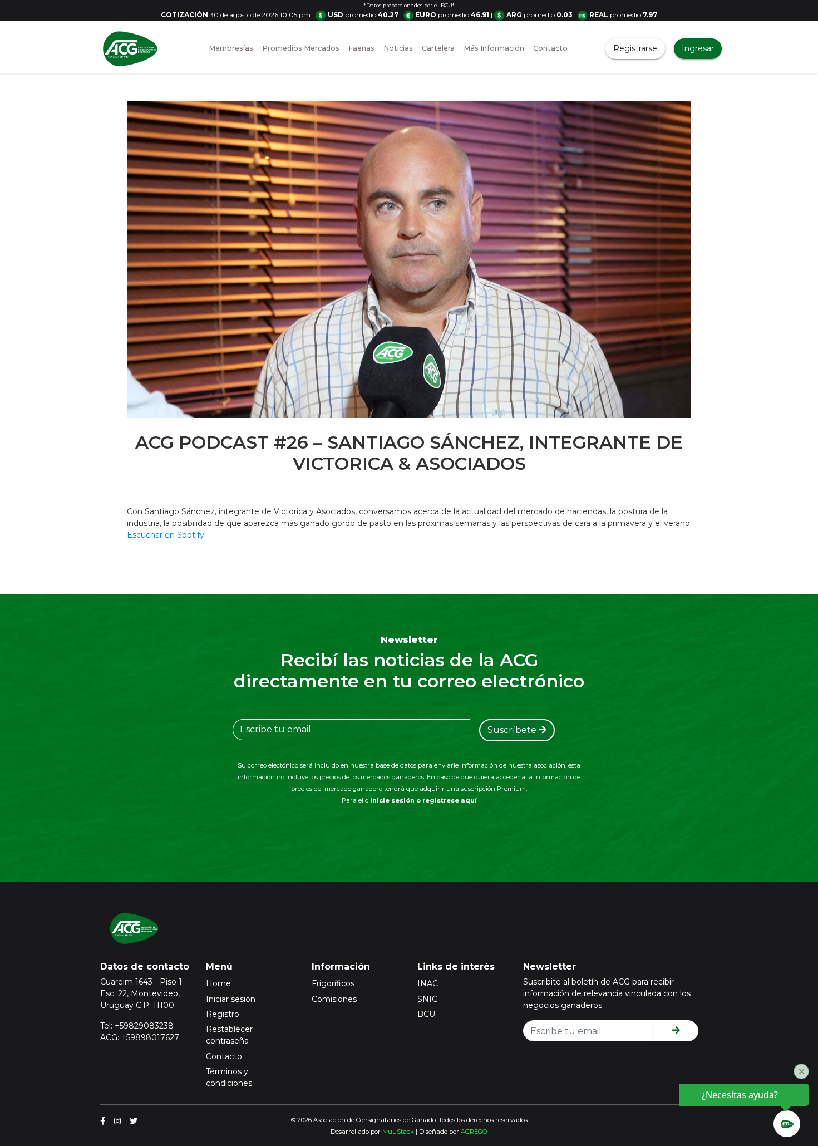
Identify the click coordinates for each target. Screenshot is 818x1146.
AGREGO (474, 1131)
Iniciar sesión (230, 999)
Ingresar (698, 48)
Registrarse (635, 48)
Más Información (494, 48)
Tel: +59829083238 (137, 1026)
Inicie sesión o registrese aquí (423, 800)
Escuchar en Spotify (165, 535)
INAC (427, 983)
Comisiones (334, 999)
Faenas (361, 48)
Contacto (550, 48)
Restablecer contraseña (229, 1035)
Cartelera (438, 48)
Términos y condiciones (229, 1077)
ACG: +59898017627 (139, 1037)
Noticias (398, 48)
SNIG (427, 999)
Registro (222, 1014)
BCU (426, 1014)
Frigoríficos (333, 983)
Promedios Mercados (300, 48)
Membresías (231, 48)
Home (218, 983)
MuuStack (398, 1131)
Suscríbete (513, 730)
